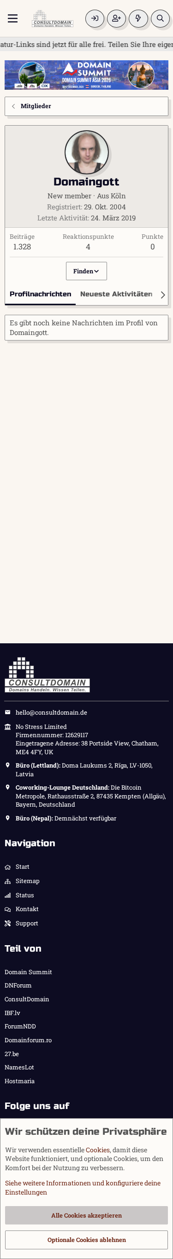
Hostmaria (20, 1081)
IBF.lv (12, 1013)
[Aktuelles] (138, 19)
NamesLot (19, 1067)
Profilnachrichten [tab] (40, 294)
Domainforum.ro (28, 1040)
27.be (12, 1054)
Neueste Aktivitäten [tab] (116, 294)
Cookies (98, 1149)
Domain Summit (28, 972)
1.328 (22, 246)
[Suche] (160, 19)
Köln (118, 195)
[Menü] (13, 18)
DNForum (18, 985)
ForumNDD (20, 1026)
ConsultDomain (27, 999)
